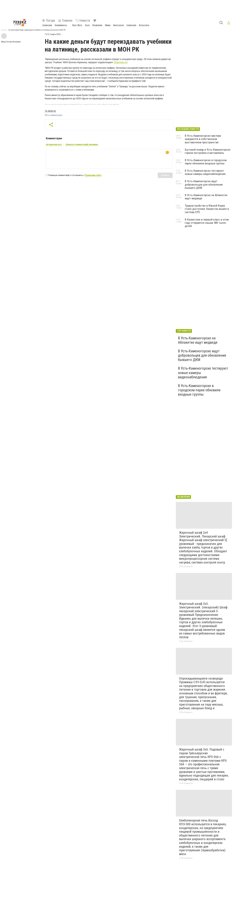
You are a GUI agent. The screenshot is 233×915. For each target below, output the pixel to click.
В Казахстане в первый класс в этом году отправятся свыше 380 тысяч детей (207, 223)
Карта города (118, 25)
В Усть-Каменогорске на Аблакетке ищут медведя (197, 340)
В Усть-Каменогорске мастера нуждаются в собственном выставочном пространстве (203, 139)
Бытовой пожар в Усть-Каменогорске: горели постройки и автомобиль (208, 151)
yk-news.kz (50, 111)
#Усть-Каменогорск (53, 115)
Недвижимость (61, 25)
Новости (84, 20)
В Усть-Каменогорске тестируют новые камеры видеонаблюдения (205, 172)
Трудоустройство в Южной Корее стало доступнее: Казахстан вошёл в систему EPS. (207, 209)
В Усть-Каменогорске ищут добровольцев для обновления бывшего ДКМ (204, 184)
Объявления (97, 25)
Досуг (87, 25)
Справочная (131, 25)
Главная (67, 20)
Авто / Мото (77, 25)
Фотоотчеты (144, 25)
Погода (50, 20)
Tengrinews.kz (120, 62)
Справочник (47, 25)
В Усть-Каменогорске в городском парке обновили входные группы (206, 162)
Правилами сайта (93, 175)
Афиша (107, 25)
